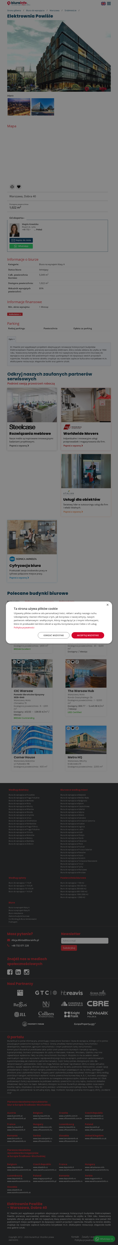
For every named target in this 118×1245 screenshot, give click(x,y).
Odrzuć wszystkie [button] (53, 635)
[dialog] (59, 622)
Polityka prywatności (24, 627)
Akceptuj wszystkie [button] (88, 635)
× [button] (107, 605)
